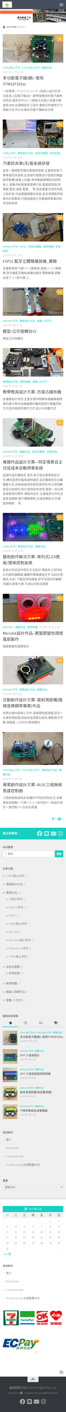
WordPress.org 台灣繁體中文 (23, 1165)
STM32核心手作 (11, 67)
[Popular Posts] (10, 1023)
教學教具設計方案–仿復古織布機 (32, 391)
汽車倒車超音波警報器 (33, 1110)
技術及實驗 (41, 153)
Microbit (8, 627)
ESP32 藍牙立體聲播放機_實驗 (30, 261)
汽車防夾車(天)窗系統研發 (26, 163)
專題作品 (47, 67)
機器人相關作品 (15, 991)
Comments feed (14, 1156)
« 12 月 (7, 1254)
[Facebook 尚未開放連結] (39, 833)
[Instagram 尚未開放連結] (60, 833)
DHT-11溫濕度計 (30, 1055)
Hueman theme (50, 1392)
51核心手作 (9, 153)
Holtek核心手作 (18, 923)
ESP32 (23, 246)
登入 (9, 1139)
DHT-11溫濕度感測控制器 (35, 1073)
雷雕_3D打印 (44, 321)
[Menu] (61, 4)
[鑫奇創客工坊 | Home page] (8, 4)
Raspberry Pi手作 (18, 948)
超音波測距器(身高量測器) (36, 1092)
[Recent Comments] (40, 1023)
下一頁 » (57, 819)
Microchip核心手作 (20, 940)
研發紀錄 (55, 153)
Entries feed (12, 1148)
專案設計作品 (25, 153)
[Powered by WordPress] (21, 1393)
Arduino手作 (10, 246)
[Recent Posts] (25, 1023)
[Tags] (55, 1023)
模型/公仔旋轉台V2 (19, 331)
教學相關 (48, 246)
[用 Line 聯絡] (46, 833)
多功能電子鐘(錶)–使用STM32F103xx (41, 1037)
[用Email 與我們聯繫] (53, 833)
